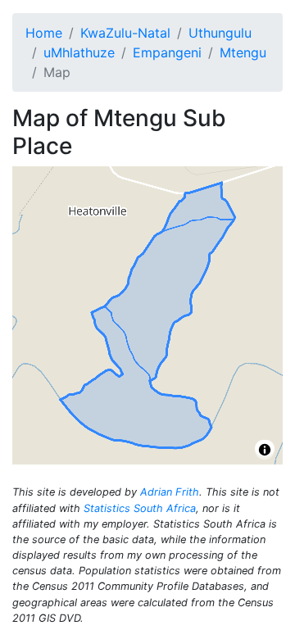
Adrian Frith (169, 492)
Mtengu (243, 52)
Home (43, 33)
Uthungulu (220, 33)
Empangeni (167, 52)
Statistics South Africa (140, 508)
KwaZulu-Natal (125, 33)
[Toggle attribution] (265, 450)
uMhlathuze (79, 52)
